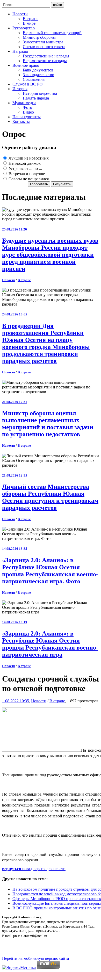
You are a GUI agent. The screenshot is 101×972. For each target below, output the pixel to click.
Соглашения (34, 79)
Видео (28, 112)
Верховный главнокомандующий (52, 32)
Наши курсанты (26, 117)
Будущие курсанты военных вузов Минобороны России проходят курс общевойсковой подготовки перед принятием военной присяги (50, 254)
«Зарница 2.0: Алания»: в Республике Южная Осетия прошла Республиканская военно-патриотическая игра (50, 644)
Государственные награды (46, 56)
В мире (29, 23)
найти (57, 5)
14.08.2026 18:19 (14, 622)
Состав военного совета (44, 46)
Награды (20, 51)
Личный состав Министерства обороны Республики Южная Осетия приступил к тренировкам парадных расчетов (50, 497)
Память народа (36, 98)
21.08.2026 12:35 (14, 475)
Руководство (23, 28)
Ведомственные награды (45, 60)
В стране (30, 18)
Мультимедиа (24, 103)
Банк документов (38, 70)
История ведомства (40, 93)
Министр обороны (39, 37)
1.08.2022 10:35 (15, 701)
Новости (20, 14)
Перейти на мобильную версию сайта (35, 958)
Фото (27, 107)
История (19, 89)
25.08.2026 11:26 (14, 229)
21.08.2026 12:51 (14, 402)
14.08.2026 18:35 (14, 549)
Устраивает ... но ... (25, 168)
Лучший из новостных (28, 158)
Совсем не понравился (28, 179)
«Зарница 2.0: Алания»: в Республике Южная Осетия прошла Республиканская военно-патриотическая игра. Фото (50, 571)
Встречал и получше (26, 173)
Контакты (21, 121)
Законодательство (38, 74)
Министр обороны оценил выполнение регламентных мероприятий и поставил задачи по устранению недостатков (47, 424)
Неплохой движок (24, 163)
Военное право (25, 65)
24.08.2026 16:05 (14, 314)
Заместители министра (43, 42)
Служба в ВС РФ (27, 84)
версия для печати (49, 869)
